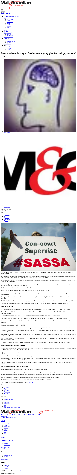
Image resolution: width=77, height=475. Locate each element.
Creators (5, 416)
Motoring (6, 430)
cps (4, 401)
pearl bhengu (7, 403)
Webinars (6, 456)
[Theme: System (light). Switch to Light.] (3, 12)
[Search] (5, 12)
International (7, 426)
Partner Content (4, 459)
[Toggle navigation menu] (2, 10)
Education (6, 428)
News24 (31, 382)
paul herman (6, 402)
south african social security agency (12, 407)
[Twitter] (7, 13)
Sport (5, 433)
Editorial (6, 443)
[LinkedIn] (3, 13)
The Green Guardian (5, 447)
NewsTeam (19, 470)
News (3, 421)
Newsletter (6, 465)
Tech (5, 432)
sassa (5, 406)
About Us (6, 468)
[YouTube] (9, 13)
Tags (2, 416)
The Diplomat (7, 445)
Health (5, 429)
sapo (5, 405)
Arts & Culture (4, 449)
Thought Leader (7, 440)
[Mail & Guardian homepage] (38, 5)
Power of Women (8, 455)
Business (3, 437)
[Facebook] (1, 13)
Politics (2, 436)
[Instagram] (2, 13)
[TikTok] (6, 13)
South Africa (7, 424)
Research (6, 466)
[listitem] (3, 414)
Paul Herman (7, 132)
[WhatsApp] (8, 13)
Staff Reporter (7, 207)
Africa (5, 425)
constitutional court (8, 399)
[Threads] (4, 13)
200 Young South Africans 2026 (8, 417)
